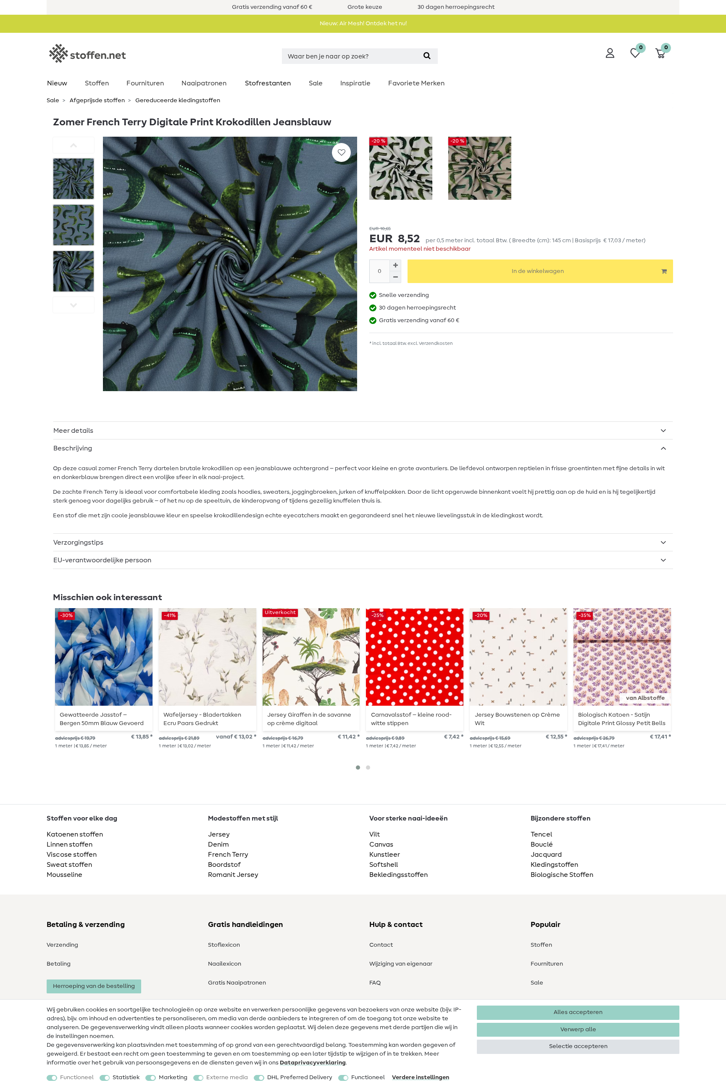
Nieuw (57, 83)
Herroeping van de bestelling (94, 986)
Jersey (219, 834)
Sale (316, 83)
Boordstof (224, 864)
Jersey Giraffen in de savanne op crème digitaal (309, 719)
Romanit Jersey (233, 874)
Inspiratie (355, 83)
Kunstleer (384, 854)
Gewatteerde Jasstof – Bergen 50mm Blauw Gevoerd (102, 719)
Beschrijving (72, 448)
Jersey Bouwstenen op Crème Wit (517, 719)
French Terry (228, 854)
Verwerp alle (578, 1029)
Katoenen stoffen (75, 834)
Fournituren (145, 83)
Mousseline (64, 874)
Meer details (73, 430)
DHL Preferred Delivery (299, 1077)
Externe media (227, 1077)
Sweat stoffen (69, 864)
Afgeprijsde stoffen (96, 100)
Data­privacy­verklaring (313, 1063)
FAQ (375, 983)
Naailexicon (224, 964)
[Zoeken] (427, 56)
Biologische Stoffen (562, 874)
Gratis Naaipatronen (237, 983)
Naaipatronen (204, 83)
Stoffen (97, 83)
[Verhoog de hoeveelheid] (395, 265)
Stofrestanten (268, 83)
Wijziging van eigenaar (400, 964)
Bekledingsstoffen (398, 874)
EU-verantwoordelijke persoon (102, 560)
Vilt (374, 834)
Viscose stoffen (72, 854)
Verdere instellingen (420, 1077)
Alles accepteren (578, 1012)
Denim (218, 844)
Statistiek (126, 1077)
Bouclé (542, 844)
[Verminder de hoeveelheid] (395, 277)
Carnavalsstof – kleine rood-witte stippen (411, 719)
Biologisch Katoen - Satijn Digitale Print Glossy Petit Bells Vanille (622, 719)
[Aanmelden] (610, 53)
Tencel (541, 834)
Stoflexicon (224, 945)
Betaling (59, 964)
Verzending (62, 945)
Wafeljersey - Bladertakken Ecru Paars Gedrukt (202, 719)
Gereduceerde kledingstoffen (177, 100)
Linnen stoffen (69, 844)
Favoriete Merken (416, 83)
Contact (381, 945)
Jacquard (546, 854)
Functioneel (77, 1077)
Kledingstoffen (554, 864)
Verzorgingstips (78, 542)
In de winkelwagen (538, 271)
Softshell (383, 864)
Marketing (173, 1077)
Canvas (381, 844)
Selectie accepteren (578, 1046)
